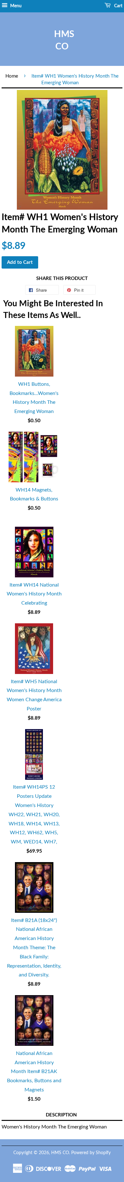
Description (61, 1115)
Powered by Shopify (91, 1153)
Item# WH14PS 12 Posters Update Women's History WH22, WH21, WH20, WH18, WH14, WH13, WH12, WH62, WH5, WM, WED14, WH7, (34, 814)
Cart (117, 6)
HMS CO (62, 40)
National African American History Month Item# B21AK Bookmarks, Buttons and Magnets (34, 1071)
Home (11, 76)
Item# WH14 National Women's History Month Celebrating (34, 594)
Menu (15, 6)
